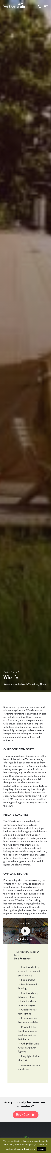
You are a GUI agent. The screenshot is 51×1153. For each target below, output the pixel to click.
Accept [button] (41, 1149)
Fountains (11, 672)
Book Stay (23, 1114)
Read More (29, 1149)
